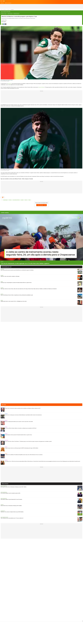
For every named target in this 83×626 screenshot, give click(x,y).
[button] (2, 24)
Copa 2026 (12, 9)
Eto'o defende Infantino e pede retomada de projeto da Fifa (10, 493)
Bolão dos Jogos (3, 13)
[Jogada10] (2, 197)
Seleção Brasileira (16, 13)
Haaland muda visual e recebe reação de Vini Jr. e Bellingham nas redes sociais (14, 301)
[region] (41, 624)
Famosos (6, 420)
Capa (1, 9)
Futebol (8, 9)
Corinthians (2, 269)
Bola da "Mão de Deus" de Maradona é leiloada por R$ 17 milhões (11, 505)
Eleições (6, 453)
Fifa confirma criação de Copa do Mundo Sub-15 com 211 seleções (11, 499)
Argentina (2, 504)
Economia (6, 413)
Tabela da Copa (10, 13)
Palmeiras (9, 83)
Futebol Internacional (4, 492)
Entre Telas (6, 440)
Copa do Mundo (41, 87)
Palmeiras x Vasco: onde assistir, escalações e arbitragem (10, 276)
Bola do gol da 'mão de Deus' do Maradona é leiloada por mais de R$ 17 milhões (13, 486)
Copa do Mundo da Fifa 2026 (4, 517)
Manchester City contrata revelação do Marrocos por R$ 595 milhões (12, 511)
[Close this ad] (82, 621)
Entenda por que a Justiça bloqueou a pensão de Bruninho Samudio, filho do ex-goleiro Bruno (16, 282)
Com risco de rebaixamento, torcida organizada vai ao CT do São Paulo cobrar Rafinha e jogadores (25, 263)
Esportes (5, 9)
